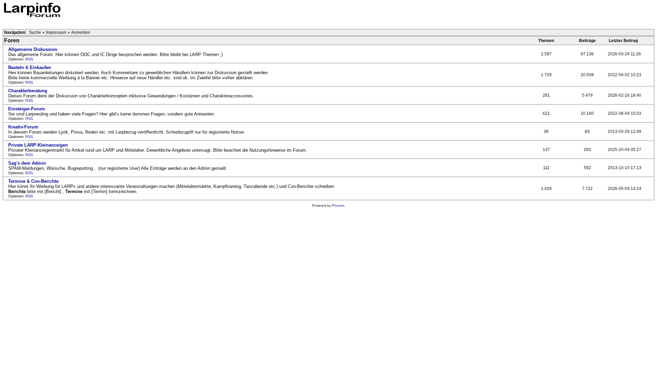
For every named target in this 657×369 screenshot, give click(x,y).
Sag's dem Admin (27, 163)
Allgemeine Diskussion (32, 49)
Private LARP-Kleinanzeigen (38, 145)
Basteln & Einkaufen (29, 67)
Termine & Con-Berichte (33, 181)
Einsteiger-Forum (26, 108)
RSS (29, 59)
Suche (35, 32)
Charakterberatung (27, 90)
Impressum (56, 32)
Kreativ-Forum (23, 126)
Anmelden (80, 32)
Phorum (338, 205)
